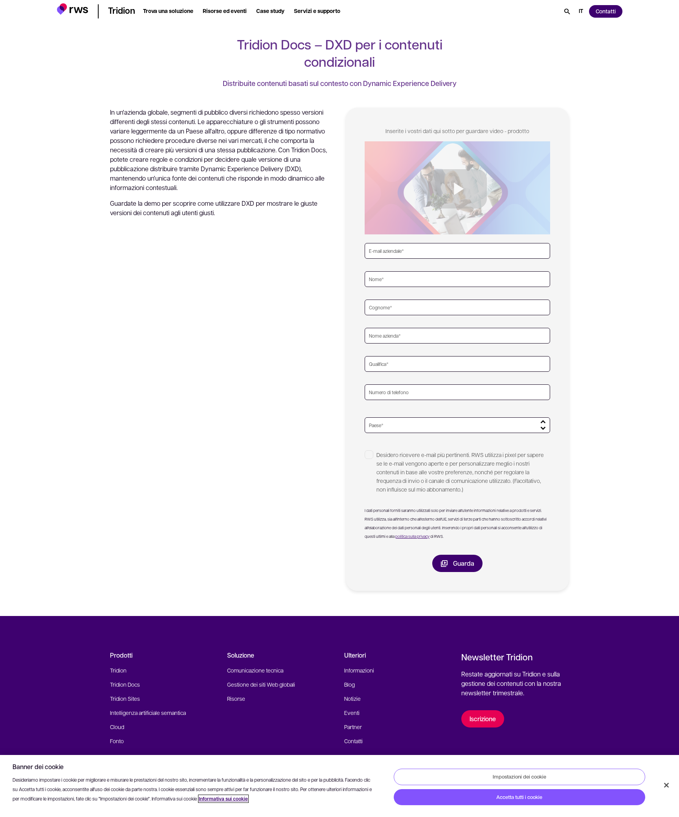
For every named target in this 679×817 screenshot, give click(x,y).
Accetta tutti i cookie (519, 797)
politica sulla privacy (412, 536)
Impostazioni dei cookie (519, 776)
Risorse (236, 698)
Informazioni (359, 670)
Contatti (353, 740)
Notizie (352, 698)
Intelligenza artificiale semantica (148, 712)
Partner (353, 726)
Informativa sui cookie (223, 798)
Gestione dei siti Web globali (261, 684)
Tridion (118, 670)
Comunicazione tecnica (255, 670)
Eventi (352, 712)
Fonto (117, 740)
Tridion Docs (125, 684)
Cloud (117, 726)
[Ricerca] (567, 11)
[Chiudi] (666, 785)
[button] (72, 10)
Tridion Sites (125, 698)
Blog (349, 684)
